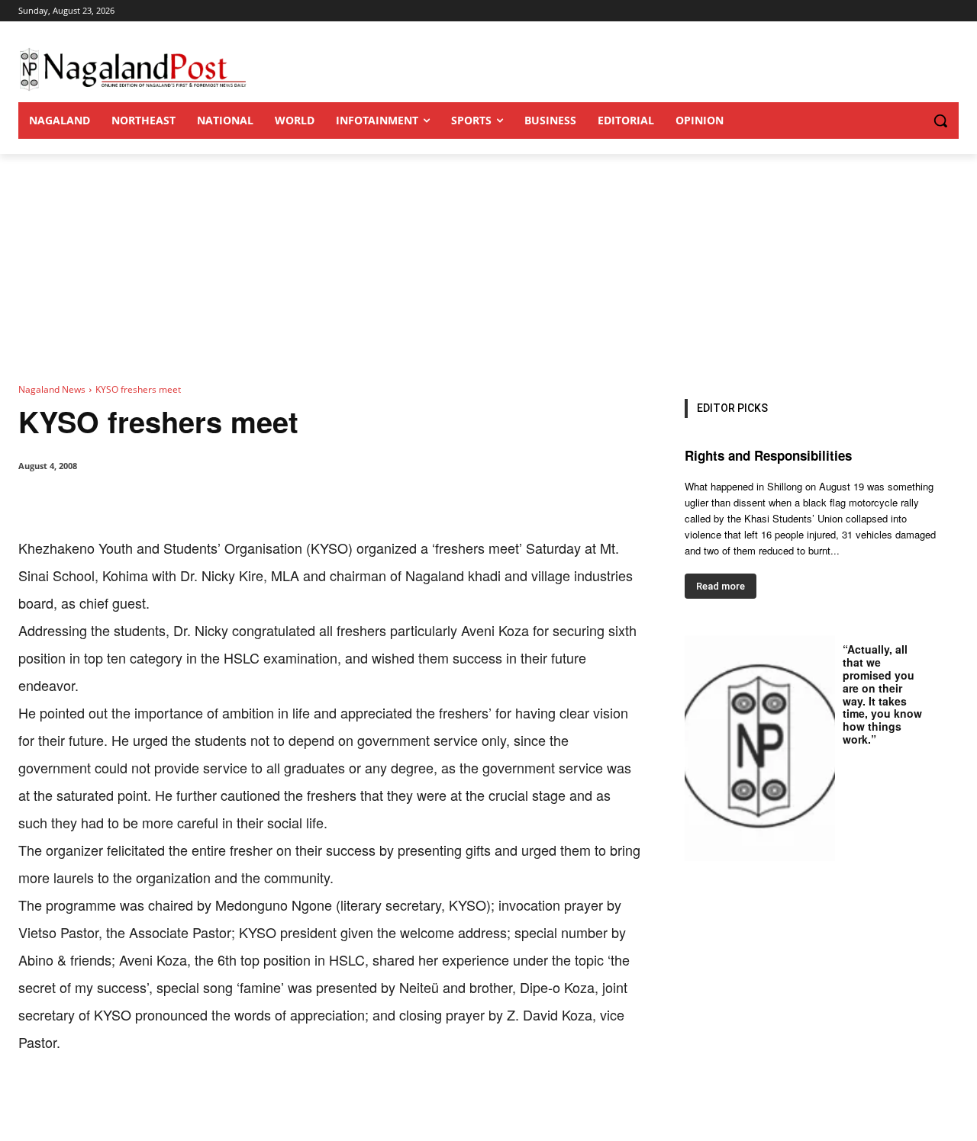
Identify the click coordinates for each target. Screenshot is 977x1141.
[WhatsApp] (194, 1103)
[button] (910, 120)
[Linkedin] (229, 1103)
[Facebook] (123, 1103)
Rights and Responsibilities (768, 455)
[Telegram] (299, 1103)
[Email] (264, 1103)
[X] (158, 1103)
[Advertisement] (488, 268)
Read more (720, 586)
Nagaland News (51, 389)
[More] (335, 1103)
